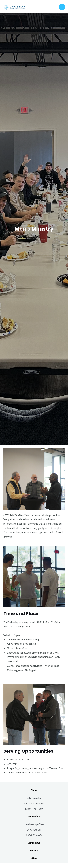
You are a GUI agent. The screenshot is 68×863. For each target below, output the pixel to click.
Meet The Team (34, 808)
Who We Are (34, 798)
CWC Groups (34, 829)
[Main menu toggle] (62, 7)
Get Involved (34, 816)
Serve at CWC (34, 834)
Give (34, 858)
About (34, 790)
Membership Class (34, 824)
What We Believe (34, 803)
